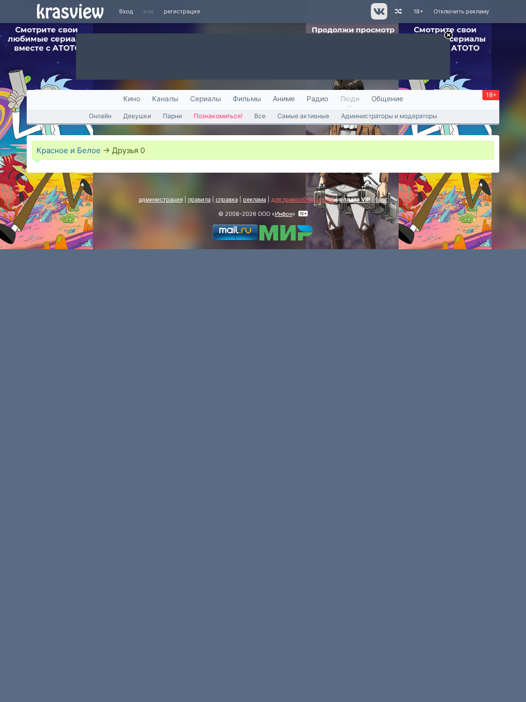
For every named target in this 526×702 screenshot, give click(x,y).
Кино (131, 99)
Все (260, 116)
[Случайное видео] (397, 11)
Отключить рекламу (461, 11)
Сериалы (205, 99)
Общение (387, 99)
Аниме (284, 99)
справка (227, 199)
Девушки (137, 116)
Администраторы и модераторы (389, 116)
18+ (418, 11)
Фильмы (247, 99)
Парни (172, 116)
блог (381, 199)
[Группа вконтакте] (378, 17)
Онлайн (100, 116)
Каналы (165, 99)
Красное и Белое (68, 150)
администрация (161, 199)
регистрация (182, 11)
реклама (254, 199)
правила (199, 199)
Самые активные (303, 116)
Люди (350, 99)
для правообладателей (302, 199)
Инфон (283, 213)
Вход (126, 11)
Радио (317, 99)
